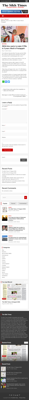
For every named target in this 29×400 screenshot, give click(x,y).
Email (3, 131)
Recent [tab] (13, 203)
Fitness (3, 260)
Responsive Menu (26, 1)
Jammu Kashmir (5, 263)
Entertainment (5, 255)
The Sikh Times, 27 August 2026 (9, 171)
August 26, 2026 (9, 374)
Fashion (4, 258)
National (4, 43)
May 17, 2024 (5, 50)
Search (3, 157)
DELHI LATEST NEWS (6, 253)
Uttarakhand (4, 275)
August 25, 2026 (5, 305)
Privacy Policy (22, 397)
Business (4, 251)
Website (4, 137)
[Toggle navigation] (3, 16)
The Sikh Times (14, 397)
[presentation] (25, 282)
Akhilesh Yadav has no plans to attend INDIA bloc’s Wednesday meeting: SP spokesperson (16, 229)
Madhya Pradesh (5, 267)
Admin (9, 50)
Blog (3, 250)
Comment (4, 109)
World (9, 215)
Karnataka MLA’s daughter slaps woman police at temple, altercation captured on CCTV (15, 385)
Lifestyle (4, 265)
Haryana (4, 262)
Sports (3, 272)
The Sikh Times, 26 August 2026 (9, 173)
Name (3, 125)
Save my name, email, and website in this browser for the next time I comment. (14, 145)
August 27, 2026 (11, 210)
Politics (3, 270)
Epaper (10, 207)
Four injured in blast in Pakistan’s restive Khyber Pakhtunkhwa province (17, 219)
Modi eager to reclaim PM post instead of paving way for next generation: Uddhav (14, 95)
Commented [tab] (22, 203)
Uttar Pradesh (5, 274)
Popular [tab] (5, 203)
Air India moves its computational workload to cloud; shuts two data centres (17, 239)
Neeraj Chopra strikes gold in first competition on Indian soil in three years (14, 90)
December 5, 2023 (12, 221)
